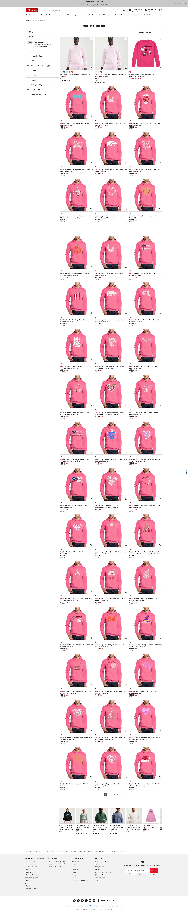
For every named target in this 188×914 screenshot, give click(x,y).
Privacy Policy (70, 906)
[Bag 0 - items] (160, 10)
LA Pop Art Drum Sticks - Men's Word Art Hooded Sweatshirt (110, 553)
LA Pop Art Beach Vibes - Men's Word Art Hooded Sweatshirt (75, 124)
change (49, 44)
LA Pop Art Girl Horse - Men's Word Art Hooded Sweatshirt (144, 321)
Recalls (27, 880)
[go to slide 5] (97, 5)
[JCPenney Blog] (94, 900)
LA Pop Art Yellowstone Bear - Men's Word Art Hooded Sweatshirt (111, 170)
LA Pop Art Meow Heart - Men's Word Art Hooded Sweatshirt (144, 506)
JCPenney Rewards (31, 867)
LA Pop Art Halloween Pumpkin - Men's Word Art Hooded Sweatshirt (75, 274)
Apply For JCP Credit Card (56, 864)
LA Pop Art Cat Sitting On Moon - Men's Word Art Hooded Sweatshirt (75, 413)
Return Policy (29, 872)
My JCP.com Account (31, 864)
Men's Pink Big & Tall (107, 851)
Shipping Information (32, 875)
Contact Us (28, 869)
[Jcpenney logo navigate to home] (32, 10)
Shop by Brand (100, 878)
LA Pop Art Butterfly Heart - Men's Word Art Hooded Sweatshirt (144, 460)
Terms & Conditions (81, 910)
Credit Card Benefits (54, 867)
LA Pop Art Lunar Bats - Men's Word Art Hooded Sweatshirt (110, 124)
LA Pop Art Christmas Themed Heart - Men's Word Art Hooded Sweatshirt (109, 413)
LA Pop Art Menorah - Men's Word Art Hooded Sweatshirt (143, 413)
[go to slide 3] (93, 5)
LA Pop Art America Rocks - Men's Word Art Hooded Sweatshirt (76, 646)
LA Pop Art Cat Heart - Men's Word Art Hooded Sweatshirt (75, 553)
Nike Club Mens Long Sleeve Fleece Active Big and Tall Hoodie (110, 75)
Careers (97, 864)
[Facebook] (82, 900)
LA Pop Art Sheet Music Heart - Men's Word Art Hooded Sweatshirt (109, 217)
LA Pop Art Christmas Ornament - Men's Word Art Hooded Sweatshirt (75, 217)
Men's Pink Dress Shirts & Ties (60, 851)
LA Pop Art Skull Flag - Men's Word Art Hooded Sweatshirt (74, 321)
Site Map (98, 880)
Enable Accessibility (180, 3)
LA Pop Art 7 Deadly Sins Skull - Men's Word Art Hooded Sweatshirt (109, 367)
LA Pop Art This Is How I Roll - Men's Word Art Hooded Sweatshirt (111, 460)
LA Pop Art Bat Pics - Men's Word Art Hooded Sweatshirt (143, 367)
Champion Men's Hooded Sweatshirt (91, 851)
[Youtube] (90, 900)
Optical (74, 875)
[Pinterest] (86, 900)
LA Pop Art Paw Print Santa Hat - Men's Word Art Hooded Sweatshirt (144, 785)
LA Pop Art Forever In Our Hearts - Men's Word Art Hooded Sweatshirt (144, 738)
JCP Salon (75, 869)
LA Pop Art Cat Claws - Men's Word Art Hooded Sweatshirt (144, 170)
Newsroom (98, 869)
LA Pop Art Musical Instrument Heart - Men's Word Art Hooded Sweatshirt (109, 506)
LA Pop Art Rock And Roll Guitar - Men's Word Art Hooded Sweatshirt (75, 367)
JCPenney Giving (100, 875)
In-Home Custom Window (80, 880)
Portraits (74, 872)
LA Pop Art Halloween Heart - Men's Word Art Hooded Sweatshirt (76, 738)
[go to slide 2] (91, 5)
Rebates (27, 886)
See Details (142, 876)
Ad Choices (92, 910)
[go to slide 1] (89, 5)
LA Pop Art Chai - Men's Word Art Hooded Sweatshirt (76, 785)
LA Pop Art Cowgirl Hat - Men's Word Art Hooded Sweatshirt (144, 692)
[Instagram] (78, 900)
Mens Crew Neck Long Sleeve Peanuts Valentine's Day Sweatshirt (142, 75)
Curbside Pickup (77, 864)
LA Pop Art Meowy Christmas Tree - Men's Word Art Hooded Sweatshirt (76, 599)
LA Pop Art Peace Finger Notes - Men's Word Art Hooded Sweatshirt (144, 599)
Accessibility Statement (115, 906)
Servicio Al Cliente (30, 889)
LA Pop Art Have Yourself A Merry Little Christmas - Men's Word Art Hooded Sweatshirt (145, 553)
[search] (125, 10)
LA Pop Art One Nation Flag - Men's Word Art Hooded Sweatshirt (144, 274)
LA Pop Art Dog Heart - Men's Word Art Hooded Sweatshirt (110, 785)
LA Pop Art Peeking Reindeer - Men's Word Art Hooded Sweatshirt (76, 692)
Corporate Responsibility (103, 872)
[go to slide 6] (98, 5)
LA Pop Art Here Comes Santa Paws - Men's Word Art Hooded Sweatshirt (111, 738)
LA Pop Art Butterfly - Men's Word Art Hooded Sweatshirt (109, 646)
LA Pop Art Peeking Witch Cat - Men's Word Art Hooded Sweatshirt (145, 646)
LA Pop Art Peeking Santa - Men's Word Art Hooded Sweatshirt (76, 170)
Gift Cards (28, 883)
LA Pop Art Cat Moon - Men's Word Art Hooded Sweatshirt (109, 274)
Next (116, 794)
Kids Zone (75, 878)
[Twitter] (75, 900)
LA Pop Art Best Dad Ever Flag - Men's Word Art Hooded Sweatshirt (74, 460)
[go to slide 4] (95, 5)
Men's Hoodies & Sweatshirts (43, 851)
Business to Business (102, 861)
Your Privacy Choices (83, 906)
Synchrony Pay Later (31, 878)
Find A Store (76, 861)
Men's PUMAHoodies (75, 851)
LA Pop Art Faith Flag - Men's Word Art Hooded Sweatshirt (75, 506)
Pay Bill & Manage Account (57, 861)
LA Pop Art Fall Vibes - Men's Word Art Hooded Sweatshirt (143, 217)
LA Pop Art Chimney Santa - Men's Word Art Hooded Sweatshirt (110, 599)
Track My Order (30, 861)
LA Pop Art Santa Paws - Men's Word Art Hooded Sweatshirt (144, 124)
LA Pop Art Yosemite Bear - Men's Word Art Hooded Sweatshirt (111, 321)
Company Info (99, 867)
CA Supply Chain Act (99, 906)
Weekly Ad (75, 867)
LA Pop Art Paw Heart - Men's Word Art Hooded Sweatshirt (110, 692)
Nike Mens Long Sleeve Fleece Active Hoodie (75, 74)
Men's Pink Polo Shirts (120, 851)
